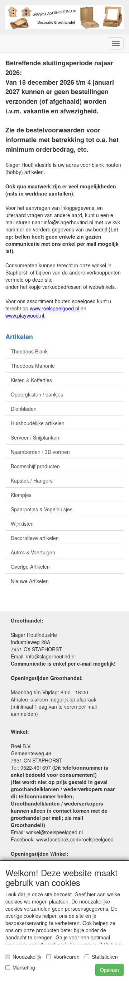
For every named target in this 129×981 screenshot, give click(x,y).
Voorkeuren (66, 956)
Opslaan (109, 969)
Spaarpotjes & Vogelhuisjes (41, 509)
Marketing (24, 967)
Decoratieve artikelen (35, 537)
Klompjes (21, 494)
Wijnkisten (22, 523)
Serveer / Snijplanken (35, 437)
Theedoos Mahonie (33, 365)
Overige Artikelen (30, 566)
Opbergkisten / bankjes (37, 394)
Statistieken (105, 956)
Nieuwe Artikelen (30, 581)
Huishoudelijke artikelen (37, 423)
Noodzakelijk (27, 956)
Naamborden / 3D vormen (40, 451)
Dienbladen (24, 408)
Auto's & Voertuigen (33, 552)
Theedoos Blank (29, 351)
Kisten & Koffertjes (31, 380)
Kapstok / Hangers (32, 480)
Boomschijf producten (35, 466)
